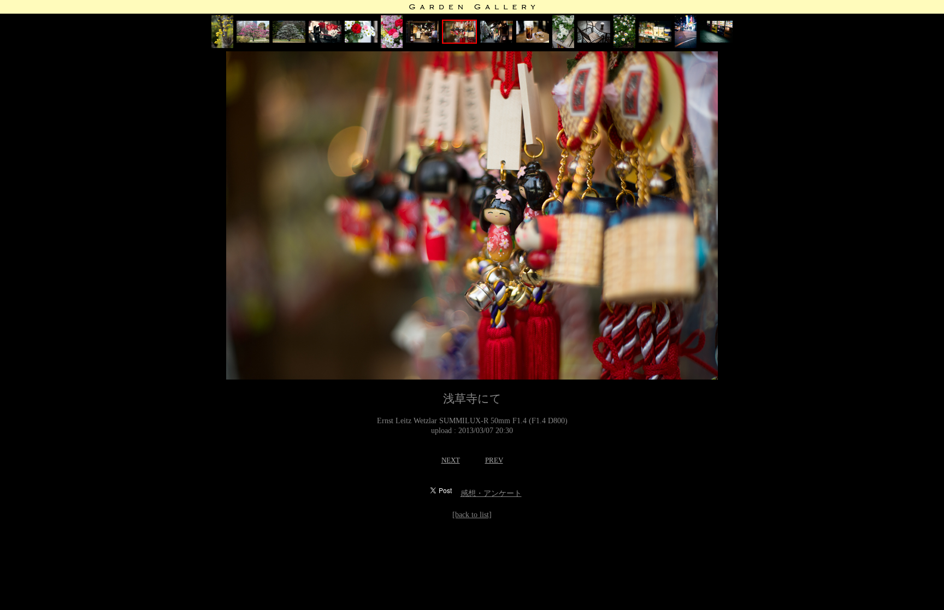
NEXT (450, 460)
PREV (494, 460)
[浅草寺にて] (459, 41)
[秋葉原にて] (686, 46)
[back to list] (472, 515)
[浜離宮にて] (253, 40)
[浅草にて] (361, 40)
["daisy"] (624, 46)
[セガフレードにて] (325, 40)
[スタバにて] (593, 40)
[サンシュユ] (222, 46)
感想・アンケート (491, 493)
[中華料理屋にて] (532, 40)
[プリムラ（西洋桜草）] (563, 46)
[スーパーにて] (655, 40)
